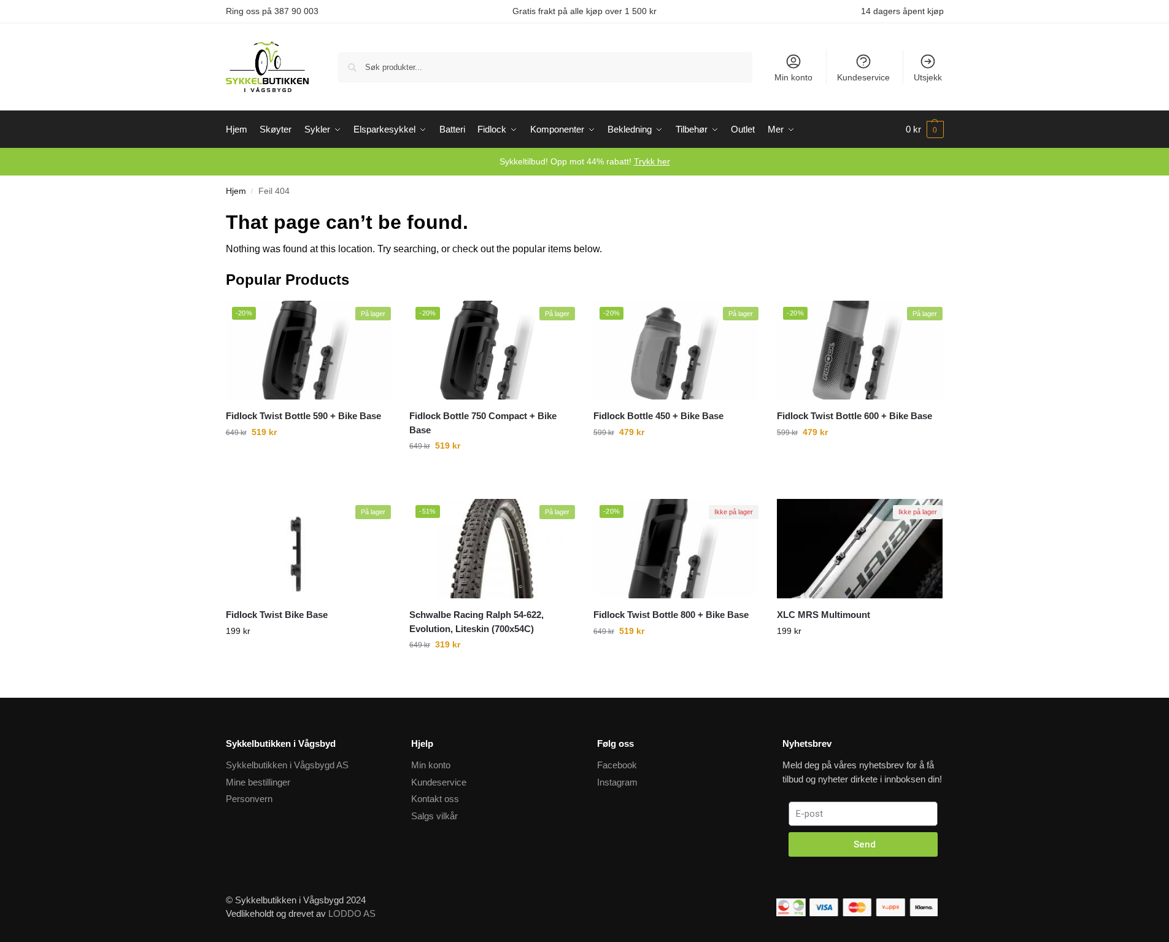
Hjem (236, 191)
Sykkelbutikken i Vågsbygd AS (287, 765)
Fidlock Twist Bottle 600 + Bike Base (854, 416)
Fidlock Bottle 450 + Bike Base (658, 416)
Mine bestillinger (258, 782)
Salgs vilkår (434, 816)
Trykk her (652, 161)
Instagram (617, 782)
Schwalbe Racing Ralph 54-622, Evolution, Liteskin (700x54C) (476, 621)
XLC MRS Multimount (823, 614)
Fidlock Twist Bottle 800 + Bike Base (671, 614)
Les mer (859, 672)
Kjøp (308, 672)
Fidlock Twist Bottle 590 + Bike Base (303, 416)
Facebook (617, 765)
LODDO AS (352, 913)
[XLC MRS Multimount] (860, 548)
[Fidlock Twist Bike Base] (309, 548)
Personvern (249, 798)
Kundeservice (863, 77)
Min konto (793, 77)
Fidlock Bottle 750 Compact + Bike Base (483, 423)
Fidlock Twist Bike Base (277, 614)
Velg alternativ (308, 473)
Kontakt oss (435, 798)
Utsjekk (928, 77)
